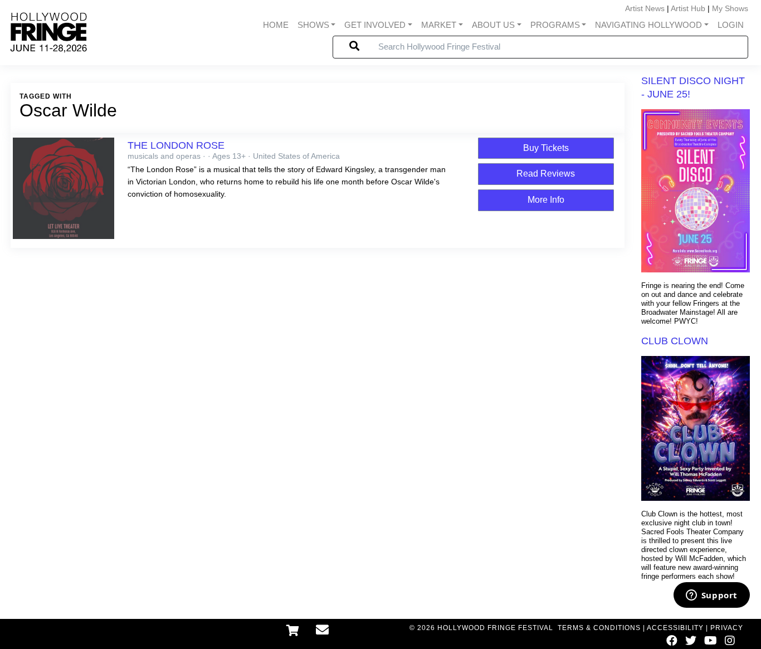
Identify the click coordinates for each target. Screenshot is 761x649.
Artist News (645, 8)
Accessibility (675, 628)
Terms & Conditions (599, 628)
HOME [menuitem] (276, 25)
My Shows (730, 8)
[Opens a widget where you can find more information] (711, 596)
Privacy (726, 628)
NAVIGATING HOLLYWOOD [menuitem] (648, 25)
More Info (546, 199)
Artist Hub (688, 8)
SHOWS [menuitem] (313, 25)
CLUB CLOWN (674, 341)
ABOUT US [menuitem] (493, 25)
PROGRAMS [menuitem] (555, 25)
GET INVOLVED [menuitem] (375, 25)
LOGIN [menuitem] (731, 25)
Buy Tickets (546, 148)
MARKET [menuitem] (438, 25)
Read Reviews (545, 173)
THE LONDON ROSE (176, 145)
